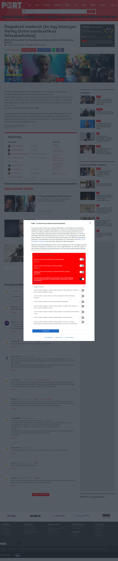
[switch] (81, 259)
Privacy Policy (69, 337)
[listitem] (59, 255)
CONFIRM (45, 331)
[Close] (91, 223)
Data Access (59, 337)
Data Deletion (49, 337)
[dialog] (59, 280)
